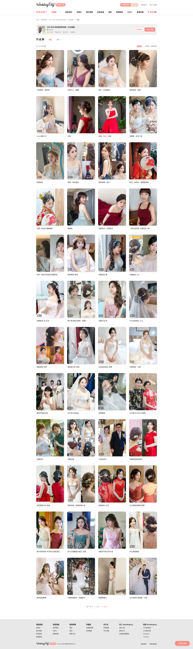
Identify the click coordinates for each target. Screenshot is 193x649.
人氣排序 (147, 46)
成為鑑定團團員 (124, 634)
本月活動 (153, 12)
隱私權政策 (153, 644)
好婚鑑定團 (89, 628)
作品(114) (58, 32)
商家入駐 (122, 628)
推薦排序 (139, 46)
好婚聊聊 (106, 628)
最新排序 (154, 46)
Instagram (146, 634)
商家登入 (144, 5)
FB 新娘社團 (147, 631)
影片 (58, 40)
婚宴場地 (56, 628)
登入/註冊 (153, 5)
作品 (50, 40)
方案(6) (72, 32)
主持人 (55, 631)
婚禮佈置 (56, 634)
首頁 (37, 20)
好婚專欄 (89, 631)
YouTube (146, 637)
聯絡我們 (144, 644)
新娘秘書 (44, 20)
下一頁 (104, 606)
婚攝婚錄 (39, 637)
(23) (51, 32)
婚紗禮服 (39, 631)
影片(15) (65, 32)
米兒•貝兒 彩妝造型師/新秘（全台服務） (61, 20)
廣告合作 (122, 631)
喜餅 (70, 628)
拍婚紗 (38, 628)
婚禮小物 (72, 634)
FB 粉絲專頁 (147, 628)
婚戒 (70, 631)
